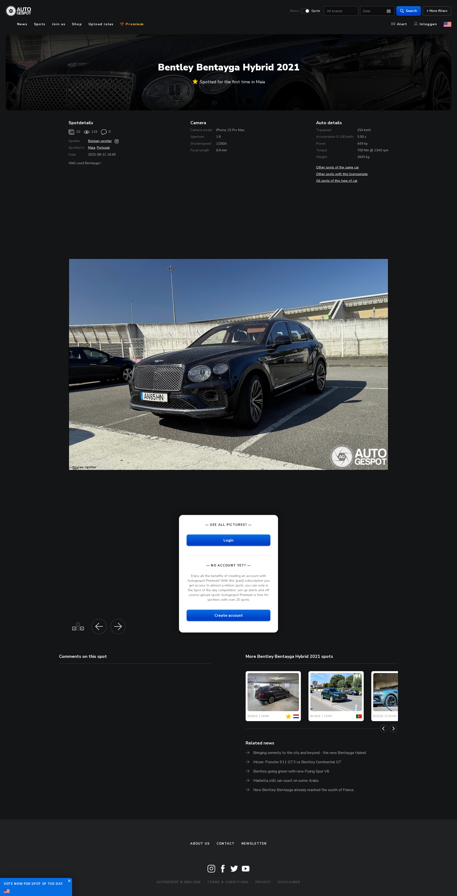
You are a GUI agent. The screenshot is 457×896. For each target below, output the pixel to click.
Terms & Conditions (227, 882)
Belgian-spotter (100, 141)
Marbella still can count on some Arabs (286, 780)
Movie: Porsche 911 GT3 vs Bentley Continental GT (297, 762)
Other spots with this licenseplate (342, 174)
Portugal (103, 147)
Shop (77, 24)
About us (200, 844)
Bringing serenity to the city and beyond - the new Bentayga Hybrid (309, 752)
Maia (91, 147)
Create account (228, 615)
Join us (58, 24)
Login (228, 540)
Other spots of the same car (337, 167)
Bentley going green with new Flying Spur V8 (291, 771)
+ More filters (437, 11)
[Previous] (383, 728)
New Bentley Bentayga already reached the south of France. (303, 790)
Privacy (263, 882)
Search (411, 11)
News (294, 11)
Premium (134, 24)
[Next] (393, 728)
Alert (402, 24)
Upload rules (101, 24)
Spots (315, 11)
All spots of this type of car (337, 180)
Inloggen (428, 24)
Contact (226, 844)
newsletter (254, 844)
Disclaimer (289, 882)
